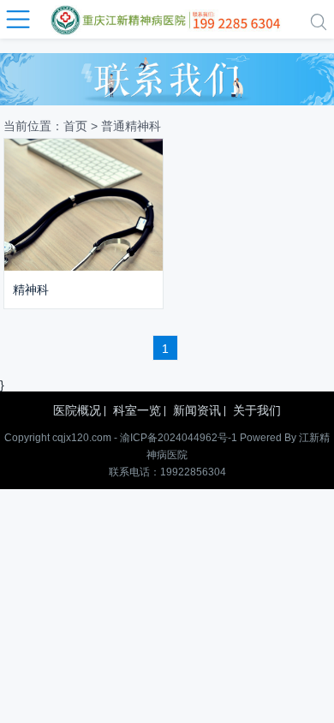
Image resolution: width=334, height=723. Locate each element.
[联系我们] (167, 75)
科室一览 (137, 410)
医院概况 (77, 410)
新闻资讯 (197, 410)
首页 (75, 126)
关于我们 (257, 410)
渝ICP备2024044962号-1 (178, 438)
